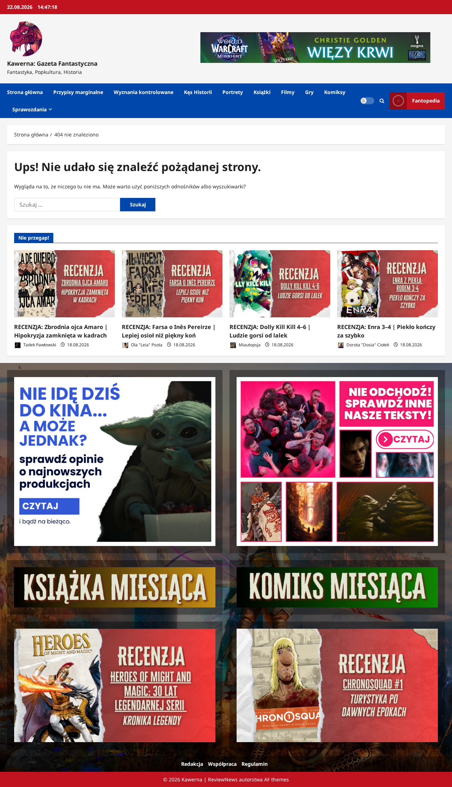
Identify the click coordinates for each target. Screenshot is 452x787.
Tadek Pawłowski (39, 345)
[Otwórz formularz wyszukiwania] (382, 101)
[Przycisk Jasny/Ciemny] (367, 100)
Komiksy (334, 92)
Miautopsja (249, 345)
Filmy (288, 92)
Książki (262, 92)
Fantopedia (426, 100)
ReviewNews (223, 779)
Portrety (232, 92)
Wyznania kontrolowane (143, 92)
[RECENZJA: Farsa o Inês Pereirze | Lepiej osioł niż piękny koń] (172, 283)
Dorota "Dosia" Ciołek (367, 345)
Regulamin (255, 763)
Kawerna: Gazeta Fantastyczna (52, 63)
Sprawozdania (29, 109)
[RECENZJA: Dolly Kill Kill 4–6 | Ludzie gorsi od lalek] (280, 283)
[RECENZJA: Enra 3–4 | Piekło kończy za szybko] (387, 283)
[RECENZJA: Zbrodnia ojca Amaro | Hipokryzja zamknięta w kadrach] (64, 283)
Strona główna (25, 92)
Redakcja (192, 763)
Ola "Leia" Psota (146, 345)
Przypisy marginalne (78, 92)
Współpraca (222, 763)
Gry (309, 92)
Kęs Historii (198, 92)
